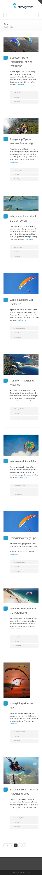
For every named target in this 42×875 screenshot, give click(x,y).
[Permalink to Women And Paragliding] (21, 445)
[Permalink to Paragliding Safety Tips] (21, 521)
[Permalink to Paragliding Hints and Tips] (21, 680)
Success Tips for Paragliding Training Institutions (21, 61)
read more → (22, 85)
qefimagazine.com (19, 872)
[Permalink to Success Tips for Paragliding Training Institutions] (21, 44)
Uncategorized (18, 337)
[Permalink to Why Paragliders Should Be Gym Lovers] (21, 203)
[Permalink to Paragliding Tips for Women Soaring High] (21, 126)
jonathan (16, 97)
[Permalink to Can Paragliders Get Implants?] (21, 283)
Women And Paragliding (23, 461)
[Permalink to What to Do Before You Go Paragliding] (21, 595)
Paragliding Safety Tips (23, 538)
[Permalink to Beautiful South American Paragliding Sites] (21, 770)
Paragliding (17, 101)
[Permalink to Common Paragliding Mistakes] (21, 364)
